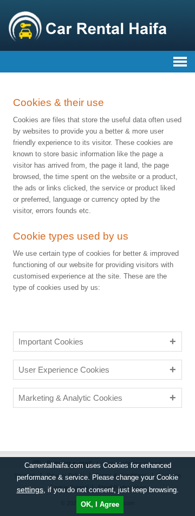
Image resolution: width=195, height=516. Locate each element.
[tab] (97, 342)
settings (30, 489)
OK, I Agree (100, 504)
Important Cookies (50, 341)
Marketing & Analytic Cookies (70, 397)
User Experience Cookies (63, 369)
